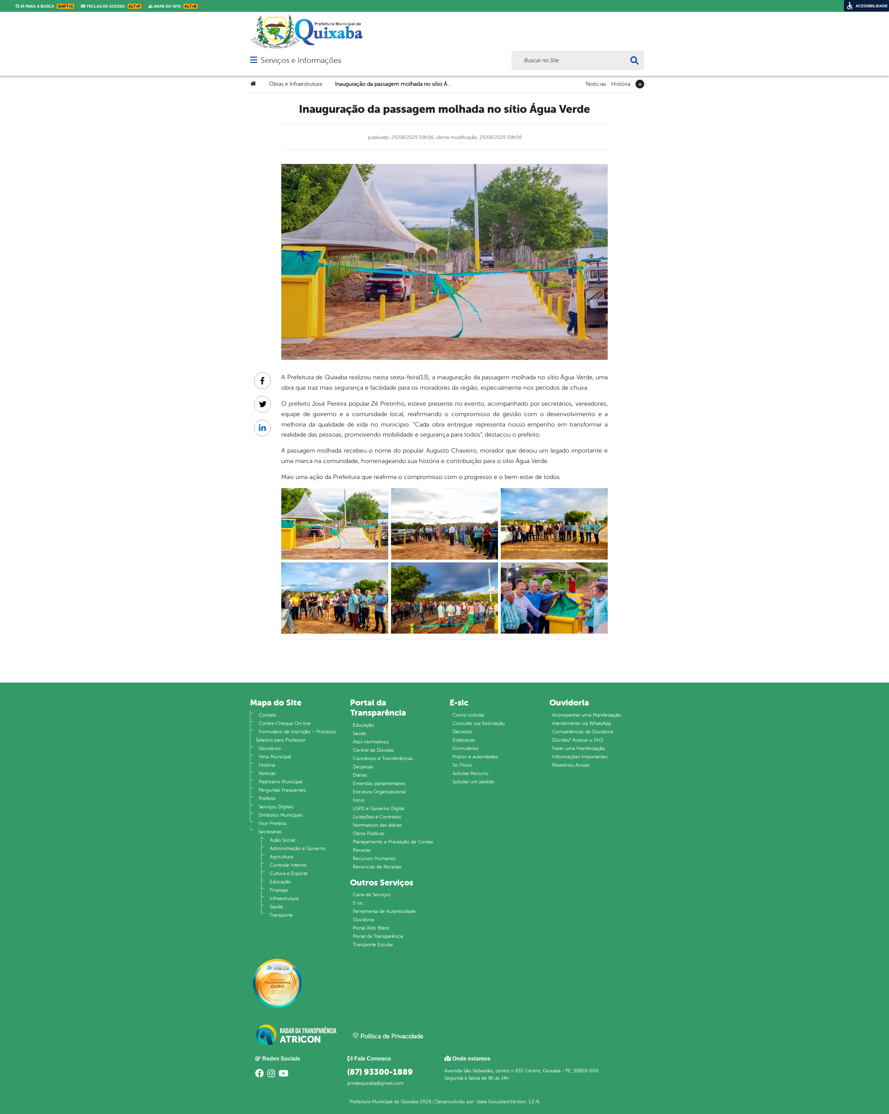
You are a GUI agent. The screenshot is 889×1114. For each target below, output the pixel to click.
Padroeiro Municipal (280, 781)
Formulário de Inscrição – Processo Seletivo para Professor (296, 736)
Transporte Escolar (373, 944)
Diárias (360, 775)
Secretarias (270, 831)
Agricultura (281, 856)
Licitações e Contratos (377, 816)
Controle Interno (288, 865)
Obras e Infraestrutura (295, 84)
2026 (424, 1101)
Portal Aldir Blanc (371, 928)
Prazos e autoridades (475, 756)
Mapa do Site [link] (175, 6)
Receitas (362, 850)
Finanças (279, 890)
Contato (267, 715)
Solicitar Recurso (470, 773)
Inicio (359, 800)
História (620, 83)
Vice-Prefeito (272, 823)
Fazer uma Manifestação (578, 748)
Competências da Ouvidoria (582, 731)
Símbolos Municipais (281, 815)
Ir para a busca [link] (46, 6)
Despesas (363, 766)
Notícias (596, 83)
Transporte (281, 915)
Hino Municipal (275, 756)
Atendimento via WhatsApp (581, 723)
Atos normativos (371, 741)
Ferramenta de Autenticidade (384, 911)
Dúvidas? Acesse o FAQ (577, 740)
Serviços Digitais (276, 806)
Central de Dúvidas (373, 750)
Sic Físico (462, 765)
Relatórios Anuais (571, 765)
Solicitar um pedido (473, 781)
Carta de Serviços (372, 894)
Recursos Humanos (374, 858)
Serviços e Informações (301, 60)
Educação (280, 881)
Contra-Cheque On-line (285, 723)
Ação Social (282, 840)
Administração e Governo (298, 848)
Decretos (462, 731)
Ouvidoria (363, 919)
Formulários (465, 748)
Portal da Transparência (378, 936)
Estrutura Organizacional (379, 791)
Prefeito (267, 798)
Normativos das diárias (377, 825)
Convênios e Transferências (383, 758)
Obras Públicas (368, 833)
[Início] (253, 84)
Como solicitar (468, 715)
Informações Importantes (580, 756)
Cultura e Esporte (289, 873)
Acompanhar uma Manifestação (586, 715)
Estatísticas (463, 740)
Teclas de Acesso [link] (112, 6)
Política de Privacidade (391, 1036)
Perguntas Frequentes (282, 790)
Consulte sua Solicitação (478, 723)
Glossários (270, 748)
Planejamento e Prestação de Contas (393, 841)
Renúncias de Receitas (377, 866)
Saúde (276, 906)
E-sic (358, 903)
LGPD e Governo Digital (378, 808)
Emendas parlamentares (379, 783)
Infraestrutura (284, 898)
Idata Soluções (492, 1101)
